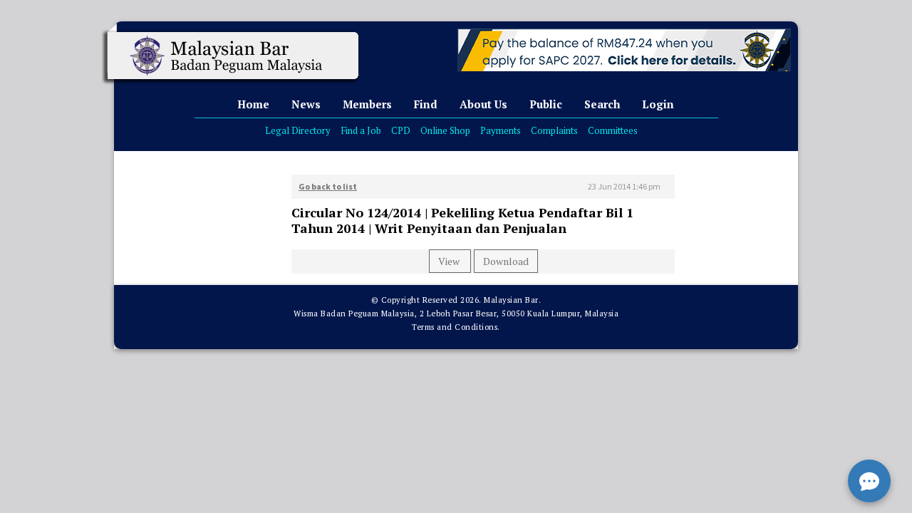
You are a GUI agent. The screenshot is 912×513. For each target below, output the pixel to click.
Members (367, 104)
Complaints (554, 130)
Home (253, 104)
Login (658, 104)
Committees (613, 130)
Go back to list (328, 186)
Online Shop (445, 130)
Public (545, 104)
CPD (400, 130)
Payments (500, 130)
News (306, 104)
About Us (483, 104)
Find (425, 104)
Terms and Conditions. (456, 327)
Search (602, 104)
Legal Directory (298, 130)
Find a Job (361, 130)
